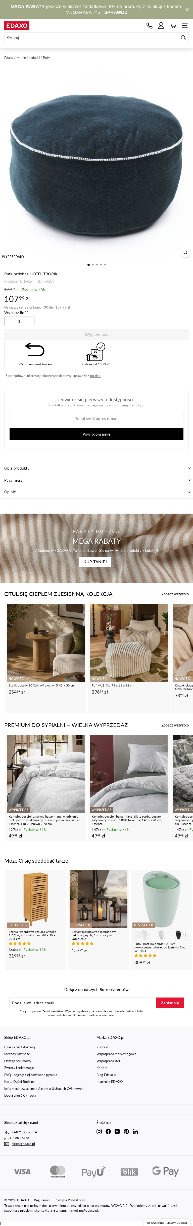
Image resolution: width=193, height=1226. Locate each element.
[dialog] (167, 1222)
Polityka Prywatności (70, 1200)
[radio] (145, 935)
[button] (20, 943)
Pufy (46, 58)
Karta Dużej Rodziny (19, 1082)
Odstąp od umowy (17, 1061)
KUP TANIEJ (95, 561)
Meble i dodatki (28, 58)
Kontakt (102, 1047)
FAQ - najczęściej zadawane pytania (30, 1075)
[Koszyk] (173, 25)
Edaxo (8, 58)
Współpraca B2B (108, 1061)
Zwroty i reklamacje (19, 1068)
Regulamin (42, 1200)
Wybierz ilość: (16, 312)
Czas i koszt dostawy (20, 1047)
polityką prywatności (101, 1014)
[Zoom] (185, 252)
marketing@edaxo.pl (83, 1210)
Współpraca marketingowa (116, 1054)
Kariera (101, 1068)
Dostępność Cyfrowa (20, 1095)
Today (28, 281)
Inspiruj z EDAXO (109, 1082)
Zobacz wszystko (175, 594)
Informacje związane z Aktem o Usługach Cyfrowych (43, 1089)
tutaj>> (95, 376)
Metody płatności (17, 1054)
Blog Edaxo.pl (106, 1075)
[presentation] (185, 935)
